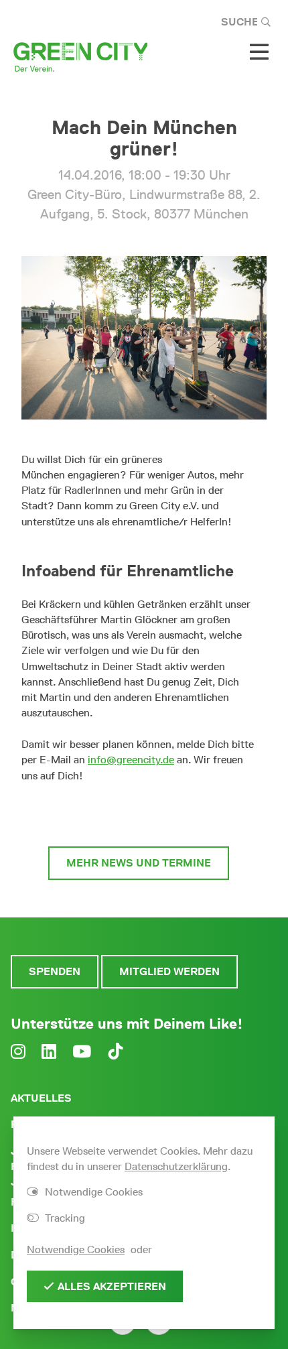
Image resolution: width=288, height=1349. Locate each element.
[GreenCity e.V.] (80, 56)
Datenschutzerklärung (176, 1166)
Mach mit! (138, 814)
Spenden (54, 971)
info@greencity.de (131, 759)
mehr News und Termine (138, 862)
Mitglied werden (169, 971)
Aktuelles (41, 1098)
